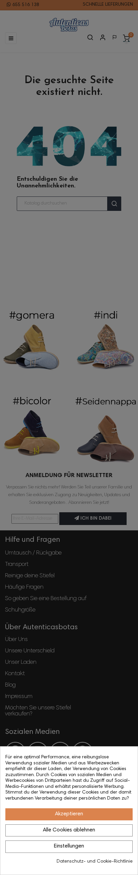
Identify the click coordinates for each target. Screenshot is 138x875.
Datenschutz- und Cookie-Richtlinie (95, 861)
